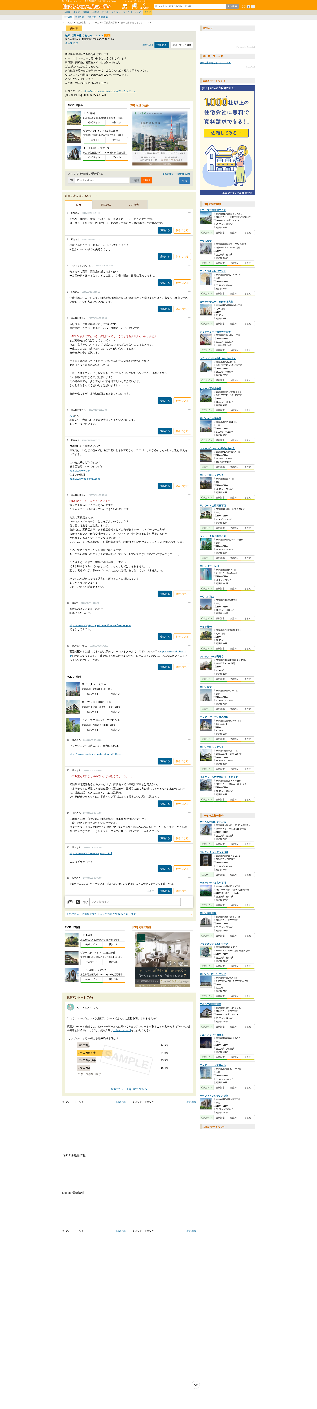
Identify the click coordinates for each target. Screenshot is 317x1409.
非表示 (150, 890)
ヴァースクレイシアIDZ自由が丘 (217, 448)
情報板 (86, 12)
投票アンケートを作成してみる (129, 1089)
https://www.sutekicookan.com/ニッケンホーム (109, 91)
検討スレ (116, 122)
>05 (72, 415)
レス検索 (134, 204)
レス (78, 205)
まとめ (138, 12)
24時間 (146, 180)
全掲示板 (125, 6)
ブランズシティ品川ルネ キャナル (218, 358)
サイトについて (144, 6)
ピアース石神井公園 (210, 388)
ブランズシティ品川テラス (214, 943)
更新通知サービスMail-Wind (176, 174)
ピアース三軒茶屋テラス (213, 210)
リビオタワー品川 (209, 566)
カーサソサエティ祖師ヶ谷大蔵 (216, 301)
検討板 (67, 12)
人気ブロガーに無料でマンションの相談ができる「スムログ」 (102, 914)
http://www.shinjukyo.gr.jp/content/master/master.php (100, 625)
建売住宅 (79, 17)
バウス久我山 (207, 596)
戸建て (147, 12)
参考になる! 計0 (181, 44)
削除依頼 (148, 45)
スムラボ (127, 12)
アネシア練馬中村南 (210, 1004)
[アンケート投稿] (78, 902)
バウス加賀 (206, 240)
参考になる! (182, 230)
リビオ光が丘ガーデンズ (213, 974)
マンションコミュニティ (87, 6)
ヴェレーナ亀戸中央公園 (213, 536)
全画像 (68, 43)
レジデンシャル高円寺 (212, 656)
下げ (85, 902)
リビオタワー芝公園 (210, 418)
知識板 (95, 12)
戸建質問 (91, 17)
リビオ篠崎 (206, 626)
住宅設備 (103, 17)
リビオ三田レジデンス (212, 475)
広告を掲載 (120, 1102)
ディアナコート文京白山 (213, 1065)
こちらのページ (122, 1030)
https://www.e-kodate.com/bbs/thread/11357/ (95, 754)
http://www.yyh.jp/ (80, 470)
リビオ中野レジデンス (212, 747)
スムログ (115, 12)
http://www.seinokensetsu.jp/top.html (91, 853)
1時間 (135, 180)
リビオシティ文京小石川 (213, 882)
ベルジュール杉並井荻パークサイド (219, 777)
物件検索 (134, 6)
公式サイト (94, 122)
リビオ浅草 (206, 687)
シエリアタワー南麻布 (212, 1034)
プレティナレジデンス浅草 (214, 852)
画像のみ (106, 204)
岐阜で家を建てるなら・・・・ (84, 35)
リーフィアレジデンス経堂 (214, 1095)
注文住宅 (68, 17)
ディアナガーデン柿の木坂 (214, 717)
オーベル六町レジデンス (213, 821)
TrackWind (250, 67)
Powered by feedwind (245, 47)
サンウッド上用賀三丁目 (213, 505)
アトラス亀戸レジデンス (213, 271)
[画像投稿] (70, 902)
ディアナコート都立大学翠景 (215, 331)
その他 (105, 12)
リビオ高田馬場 (208, 913)
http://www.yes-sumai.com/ (85, 478)
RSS (75, 43)
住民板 (76, 12)
